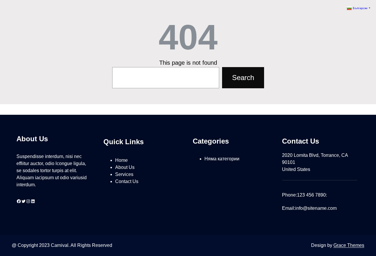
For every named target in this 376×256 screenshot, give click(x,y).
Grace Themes (348, 245)
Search (243, 78)
